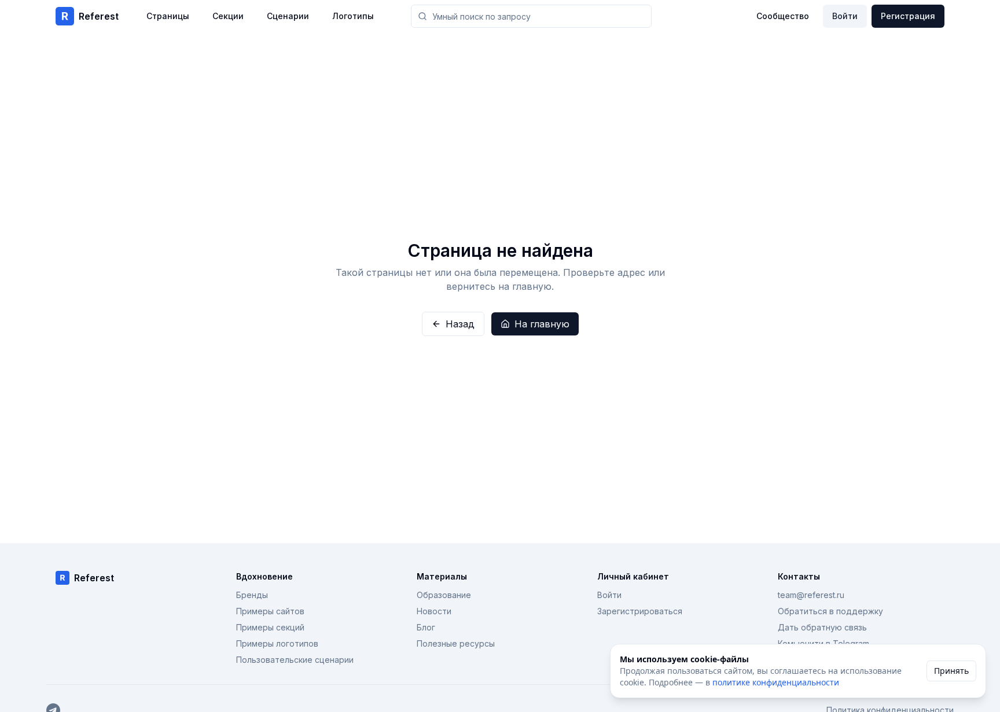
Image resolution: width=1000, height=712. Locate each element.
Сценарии (288, 16)
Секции (228, 16)
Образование (444, 595)
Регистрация (908, 16)
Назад (460, 324)
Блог (426, 627)
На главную (541, 324)
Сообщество (782, 16)
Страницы (167, 16)
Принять (951, 670)
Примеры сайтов (270, 611)
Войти (845, 16)
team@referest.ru (811, 595)
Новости (434, 611)
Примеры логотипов (277, 643)
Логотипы (353, 16)
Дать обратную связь (822, 627)
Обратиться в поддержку (830, 611)
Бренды (252, 595)
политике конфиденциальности (775, 682)
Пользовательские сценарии (295, 660)
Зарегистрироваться (639, 611)
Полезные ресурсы (456, 643)
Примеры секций (270, 627)
